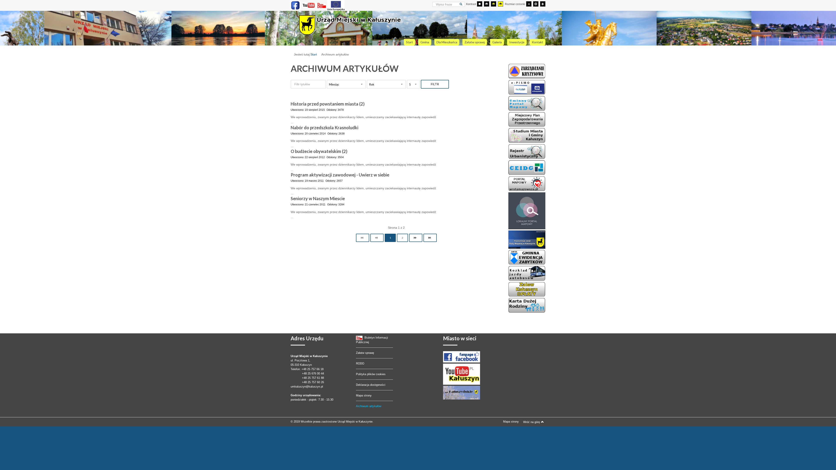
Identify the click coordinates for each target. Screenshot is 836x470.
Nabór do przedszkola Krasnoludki (324, 127)
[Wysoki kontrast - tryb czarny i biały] (486, 4)
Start (313, 54)
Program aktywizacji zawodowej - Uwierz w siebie (340, 174)
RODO (360, 363)
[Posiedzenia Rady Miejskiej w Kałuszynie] (526, 239)
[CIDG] (526, 167)
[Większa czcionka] (542, 4)
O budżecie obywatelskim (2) (319, 151)
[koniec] (430, 238)
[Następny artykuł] (415, 238)
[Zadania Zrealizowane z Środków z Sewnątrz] (336, 5)
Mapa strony (364, 395)
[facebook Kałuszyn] (461, 356)
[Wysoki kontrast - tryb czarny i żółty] (493, 4)
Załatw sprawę (365, 352)
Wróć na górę (531, 422)
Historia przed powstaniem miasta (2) (328, 103)
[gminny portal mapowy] (526, 103)
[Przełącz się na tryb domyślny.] (479, 4)
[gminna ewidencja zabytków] (526, 257)
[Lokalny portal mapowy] (526, 210)
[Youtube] (308, 5)
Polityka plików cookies (371, 374)
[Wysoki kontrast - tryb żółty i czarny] (500, 4)
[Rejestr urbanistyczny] (526, 151)
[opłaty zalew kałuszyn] (526, 289)
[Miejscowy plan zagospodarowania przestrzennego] (526, 119)
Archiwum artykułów (368, 406)
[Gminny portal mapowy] (526, 183)
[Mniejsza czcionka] (528, 4)
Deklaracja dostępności (370, 384)
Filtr (435, 84)
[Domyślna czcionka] (535, 4)
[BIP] (322, 5)
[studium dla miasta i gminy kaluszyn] (526, 135)
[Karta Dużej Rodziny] (526, 305)
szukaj (462, 4)
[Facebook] (295, 5)
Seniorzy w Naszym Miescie (318, 198)
